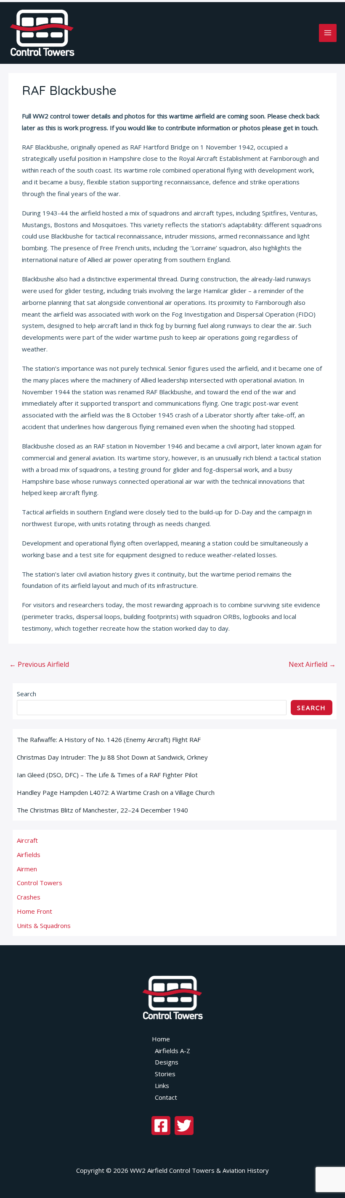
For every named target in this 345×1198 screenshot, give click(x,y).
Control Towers (39, 882)
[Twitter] (184, 1125)
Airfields (28, 854)
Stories (165, 1074)
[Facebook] (160, 1125)
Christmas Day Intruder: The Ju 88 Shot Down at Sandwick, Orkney (113, 757)
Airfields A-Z (172, 1050)
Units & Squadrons (44, 925)
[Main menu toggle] (328, 33)
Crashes (28, 897)
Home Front (34, 911)
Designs (166, 1062)
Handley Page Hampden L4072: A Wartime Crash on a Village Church (116, 792)
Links (162, 1085)
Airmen (27, 869)
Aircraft (27, 840)
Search (26, 693)
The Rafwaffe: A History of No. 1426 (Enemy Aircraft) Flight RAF (109, 739)
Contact (166, 1097)
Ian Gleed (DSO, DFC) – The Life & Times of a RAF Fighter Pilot (107, 775)
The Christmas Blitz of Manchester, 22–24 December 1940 (102, 810)
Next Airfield (312, 664)
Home (161, 1039)
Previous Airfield (39, 664)
